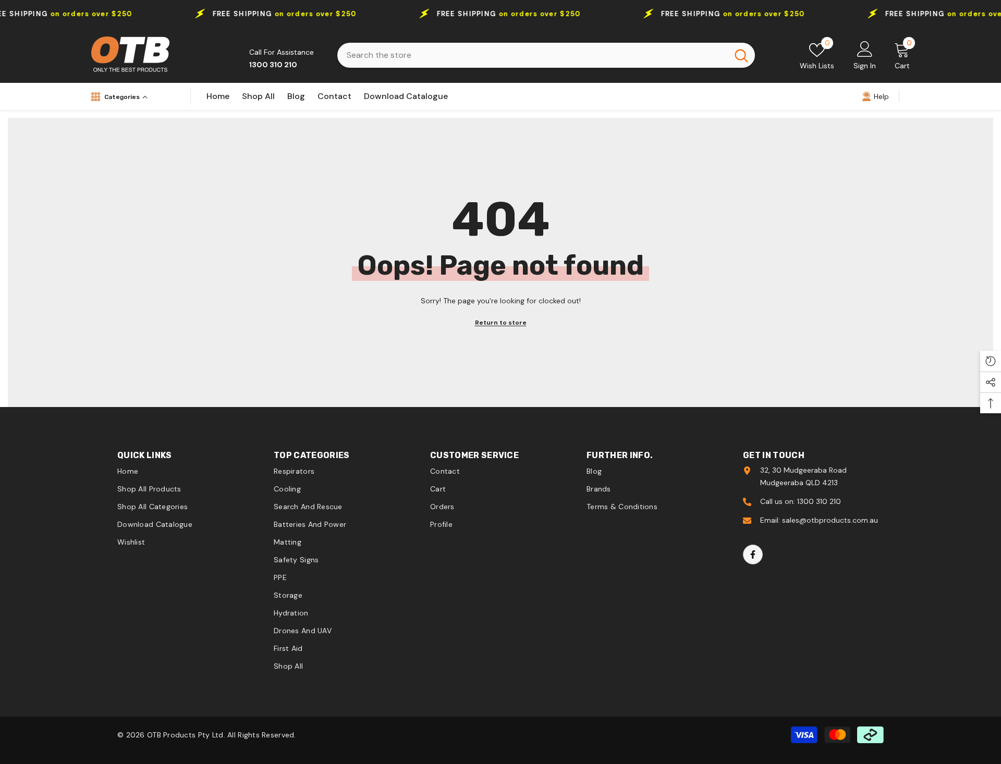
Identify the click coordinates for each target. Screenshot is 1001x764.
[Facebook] (753, 554)
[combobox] (532, 55)
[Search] (546, 55)
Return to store (501, 322)
